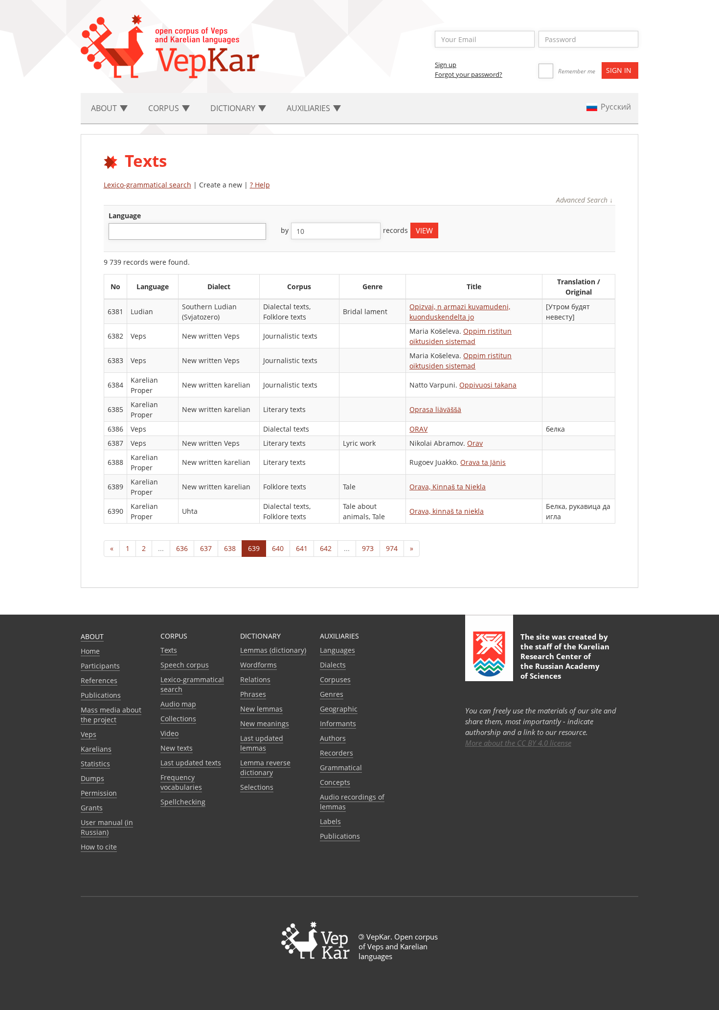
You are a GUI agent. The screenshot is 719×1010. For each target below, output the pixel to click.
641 (302, 548)
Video (169, 733)
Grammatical (341, 767)
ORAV (418, 429)
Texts (168, 650)
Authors (333, 738)
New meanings (264, 723)
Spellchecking (182, 801)
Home (90, 651)
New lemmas (261, 708)
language (125, 215)
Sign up (445, 64)
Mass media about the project (111, 714)
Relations (255, 679)
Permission (99, 793)
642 (326, 548)
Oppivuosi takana (488, 385)
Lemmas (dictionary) (273, 650)
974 (392, 548)
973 (368, 548)
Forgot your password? (468, 74)
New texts (176, 748)
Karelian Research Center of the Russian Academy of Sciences (564, 661)
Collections (178, 718)
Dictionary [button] (233, 108)
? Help (260, 184)
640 (278, 548)
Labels (330, 821)
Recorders (336, 753)
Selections (256, 787)
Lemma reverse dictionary (265, 767)
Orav (475, 443)
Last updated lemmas (261, 743)
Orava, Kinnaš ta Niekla (447, 486)
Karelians (96, 749)
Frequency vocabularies (181, 782)
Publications (101, 695)
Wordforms (258, 664)
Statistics (95, 763)
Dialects (333, 664)
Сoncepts (335, 782)
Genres (331, 694)
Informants (338, 723)
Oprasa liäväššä (435, 409)
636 (182, 548)
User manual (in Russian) (107, 827)
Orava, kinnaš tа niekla (446, 511)
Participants (100, 665)
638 (230, 548)
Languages (337, 650)
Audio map (178, 704)
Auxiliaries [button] (309, 108)
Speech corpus (184, 664)
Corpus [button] (164, 108)
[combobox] (187, 231)
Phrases (253, 694)
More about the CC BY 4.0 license (518, 743)
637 (206, 548)
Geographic (339, 708)
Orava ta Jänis (483, 462)
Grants (92, 807)
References (99, 680)
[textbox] (116, 231)
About (92, 636)
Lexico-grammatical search (147, 184)
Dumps (92, 778)
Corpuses (335, 679)
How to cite (99, 846)
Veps (88, 734)
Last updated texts (190, 762)
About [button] (105, 108)
